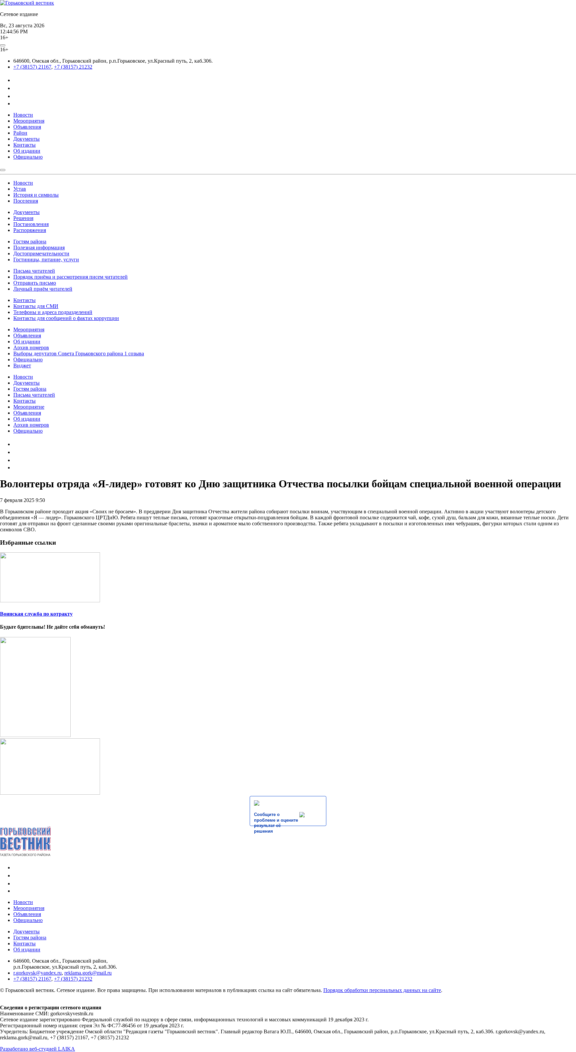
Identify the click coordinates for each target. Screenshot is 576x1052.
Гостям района (29, 241)
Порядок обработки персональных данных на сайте (382, 990)
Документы (26, 139)
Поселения (25, 201)
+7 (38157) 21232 (73, 67)
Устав (19, 189)
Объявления (27, 127)
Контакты (24, 145)
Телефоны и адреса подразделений (52, 312)
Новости (23, 115)
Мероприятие (28, 407)
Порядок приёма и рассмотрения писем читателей (70, 277)
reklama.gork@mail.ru (88, 973)
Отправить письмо (34, 283)
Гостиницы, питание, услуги (46, 259)
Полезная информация (39, 247)
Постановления (31, 224)
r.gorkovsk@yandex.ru (37, 973)
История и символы (36, 195)
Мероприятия (28, 121)
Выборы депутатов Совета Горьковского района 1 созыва (78, 353)
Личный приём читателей (42, 289)
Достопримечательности (41, 253)
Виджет (22, 365)
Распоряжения (29, 230)
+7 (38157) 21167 (32, 67)
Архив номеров (31, 347)
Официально (28, 157)
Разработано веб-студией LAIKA (37, 1049)
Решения (23, 218)
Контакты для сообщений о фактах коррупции (66, 318)
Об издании (26, 151)
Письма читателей (34, 271)
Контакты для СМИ (35, 306)
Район (20, 133)
